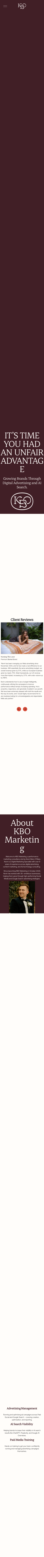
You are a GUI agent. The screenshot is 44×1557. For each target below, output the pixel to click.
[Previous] (18, 709)
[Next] (25, 709)
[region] (22, 667)
